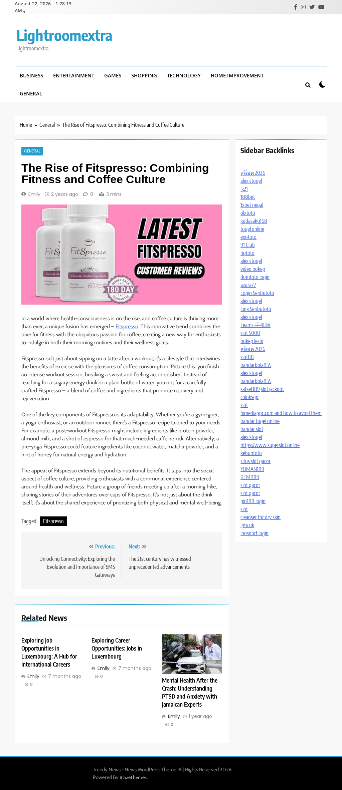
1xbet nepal (251, 205)
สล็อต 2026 (252, 172)
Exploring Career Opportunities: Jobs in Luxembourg (117, 648)
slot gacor (250, 485)
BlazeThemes (133, 777)
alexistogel (251, 180)
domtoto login (255, 277)
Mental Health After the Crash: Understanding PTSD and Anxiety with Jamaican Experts (189, 692)
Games (112, 75)
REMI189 (249, 477)
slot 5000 (250, 333)
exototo (248, 237)
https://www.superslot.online (270, 445)
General (31, 93)
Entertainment (73, 75)
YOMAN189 (252, 469)
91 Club (247, 245)
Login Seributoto (257, 293)
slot (244, 405)
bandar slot (251, 429)
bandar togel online (260, 421)
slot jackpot (272, 389)
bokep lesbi (251, 341)
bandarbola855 (255, 365)
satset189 (250, 389)
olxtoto (247, 213)
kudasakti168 (253, 221)
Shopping (144, 75)
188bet (247, 196)
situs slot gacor (255, 461)
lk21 (244, 188)
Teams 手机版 (255, 325)
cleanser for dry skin (260, 517)
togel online (252, 229)
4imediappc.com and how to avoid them (281, 413)
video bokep (252, 269)
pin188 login (253, 501)
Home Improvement (237, 75)
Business (31, 75)
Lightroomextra (64, 35)
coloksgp (249, 397)
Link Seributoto (255, 309)
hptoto (247, 253)
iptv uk (247, 525)
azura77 (248, 285)
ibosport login (254, 533)
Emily (34, 194)
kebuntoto (251, 453)
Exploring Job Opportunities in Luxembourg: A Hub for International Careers (49, 652)
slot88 (247, 357)
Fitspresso (127, 326)
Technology (184, 75)
